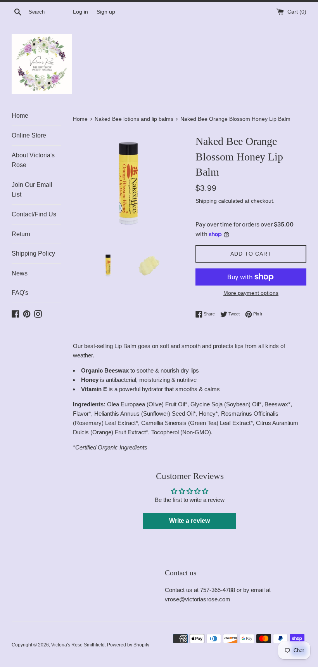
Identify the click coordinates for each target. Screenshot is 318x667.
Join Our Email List (32, 189)
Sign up (106, 12)
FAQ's (20, 292)
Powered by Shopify (128, 645)
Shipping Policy (33, 253)
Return (21, 234)
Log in (80, 12)
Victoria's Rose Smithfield (78, 645)
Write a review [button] (189, 520)
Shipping (206, 201)
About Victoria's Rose (33, 160)
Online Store (29, 135)
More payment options (250, 293)
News (20, 273)
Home (20, 115)
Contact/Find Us (34, 214)
